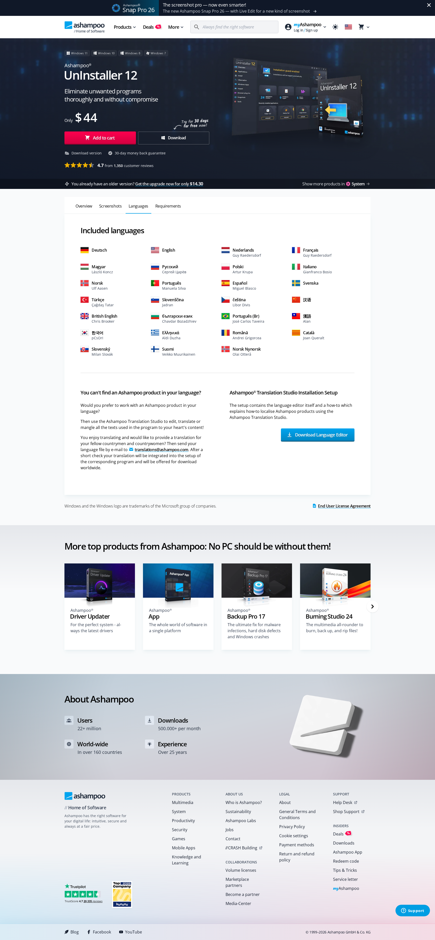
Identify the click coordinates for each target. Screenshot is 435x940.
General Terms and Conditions (297, 814)
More (173, 27)
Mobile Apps (183, 848)
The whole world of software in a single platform (178, 627)
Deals (151, 27)
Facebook (102, 932)
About (285, 802)
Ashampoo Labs (241, 820)
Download (176, 138)
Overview (84, 206)
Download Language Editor (321, 434)
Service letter (345, 879)
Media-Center (238, 903)
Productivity (183, 820)
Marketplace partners (237, 882)
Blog (74, 932)
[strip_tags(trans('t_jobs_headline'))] (122, 894)
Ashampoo (346, 889)
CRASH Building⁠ (241, 848)
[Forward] (373, 606)
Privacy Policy (292, 826)
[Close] (429, 5)
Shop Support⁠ (346, 811)
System (179, 811)
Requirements (168, 206)
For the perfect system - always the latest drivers (95, 627)
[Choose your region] (348, 27)
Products (122, 27)
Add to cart (104, 138)
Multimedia (182, 802)
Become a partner (243, 894)
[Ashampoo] (85, 796)
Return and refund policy (296, 857)
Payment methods (296, 845)
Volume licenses (241, 870)
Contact (233, 839)
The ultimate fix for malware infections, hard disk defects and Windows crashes (254, 631)
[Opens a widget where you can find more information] (412, 911)
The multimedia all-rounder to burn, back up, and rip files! (334, 627)
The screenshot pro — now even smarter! (204, 5)
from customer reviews (125, 165)
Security (179, 829)
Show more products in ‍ (333, 184)
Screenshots (110, 206)
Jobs (230, 829)
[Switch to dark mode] (335, 27)
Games (178, 839)
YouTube (133, 932)
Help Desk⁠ (342, 802)
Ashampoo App (347, 852)
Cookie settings (293, 835)
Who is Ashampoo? (244, 802)
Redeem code (346, 861)
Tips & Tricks (345, 870)
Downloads (343, 843)
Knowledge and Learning (186, 860)
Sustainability (238, 811)
